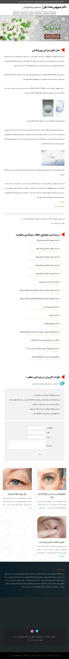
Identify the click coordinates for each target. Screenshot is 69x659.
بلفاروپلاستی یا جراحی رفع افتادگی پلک (45, 356)
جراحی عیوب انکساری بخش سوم (47, 256)
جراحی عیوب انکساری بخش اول (47, 240)
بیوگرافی (31, 13)
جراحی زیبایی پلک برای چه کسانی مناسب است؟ (42, 348)
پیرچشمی (62, 201)
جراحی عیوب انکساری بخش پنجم (47, 273)
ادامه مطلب (42, 508)
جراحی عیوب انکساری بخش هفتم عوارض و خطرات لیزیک (39, 298)
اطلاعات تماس (16, 13)
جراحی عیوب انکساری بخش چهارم (46, 265)
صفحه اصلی (53, 13)
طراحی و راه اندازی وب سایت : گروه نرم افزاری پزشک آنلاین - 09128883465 (34, 655)
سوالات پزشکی (24, 13)
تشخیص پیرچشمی (59, 206)
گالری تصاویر (46, 13)
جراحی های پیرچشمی (51, 323)
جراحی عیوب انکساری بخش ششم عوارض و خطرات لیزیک (38, 290)
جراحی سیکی (53, 315)
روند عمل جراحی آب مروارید (48, 281)
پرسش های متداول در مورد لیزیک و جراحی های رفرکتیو (39, 331)
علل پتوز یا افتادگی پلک (17, 494)
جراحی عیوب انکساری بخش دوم (47, 248)
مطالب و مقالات (38, 13)
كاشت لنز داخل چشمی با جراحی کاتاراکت (44, 340)
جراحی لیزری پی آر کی (50, 306)
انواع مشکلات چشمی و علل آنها (51, 542)
